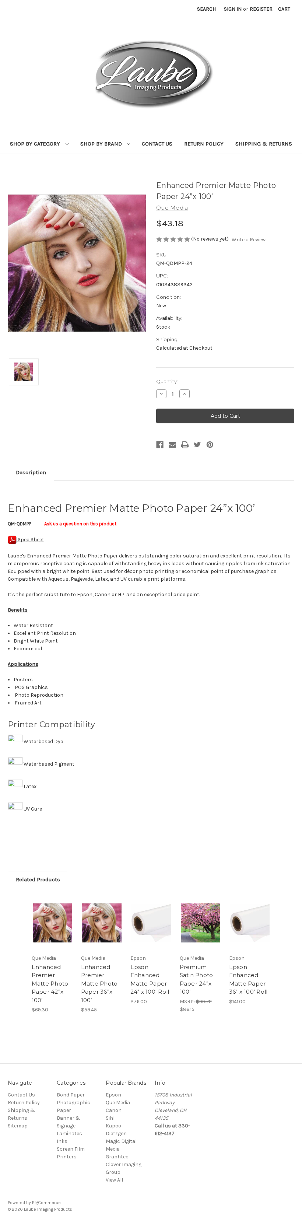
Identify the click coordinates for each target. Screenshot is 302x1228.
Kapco (113, 1126)
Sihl (110, 1118)
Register (261, 9)
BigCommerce (46, 1202)
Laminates (69, 1133)
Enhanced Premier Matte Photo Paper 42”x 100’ (50, 983)
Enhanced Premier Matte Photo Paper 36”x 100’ (99, 983)
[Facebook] (160, 445)
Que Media (118, 1102)
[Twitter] (197, 445)
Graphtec (117, 1157)
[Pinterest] (210, 445)
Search (206, 9)
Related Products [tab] (38, 879)
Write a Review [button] (249, 240)
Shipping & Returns (263, 143)
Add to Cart (52, 932)
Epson (113, 1095)
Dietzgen (116, 1133)
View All (114, 1180)
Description (31, 472)
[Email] (172, 445)
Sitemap (18, 1126)
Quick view (52, 914)
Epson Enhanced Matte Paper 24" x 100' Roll (149, 979)
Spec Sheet (30, 539)
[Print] (185, 445)
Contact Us (157, 143)
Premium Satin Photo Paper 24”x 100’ (196, 979)
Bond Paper (71, 1095)
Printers (67, 1157)
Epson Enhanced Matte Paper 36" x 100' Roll (248, 979)
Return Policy (204, 143)
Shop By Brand (101, 143)
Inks (62, 1141)
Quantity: (167, 381)
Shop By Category (36, 143)
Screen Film (71, 1149)
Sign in (233, 9)
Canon (114, 1110)
